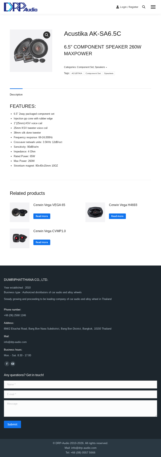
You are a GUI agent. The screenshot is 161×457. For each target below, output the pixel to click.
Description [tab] (16, 94)
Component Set (85, 67)
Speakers (100, 67)
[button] (46, 34)
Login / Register (129, 6)
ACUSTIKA (77, 73)
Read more (42, 216)
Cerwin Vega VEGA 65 (49, 205)
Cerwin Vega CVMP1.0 (49, 231)
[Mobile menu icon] (153, 7)
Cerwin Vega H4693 (123, 205)
